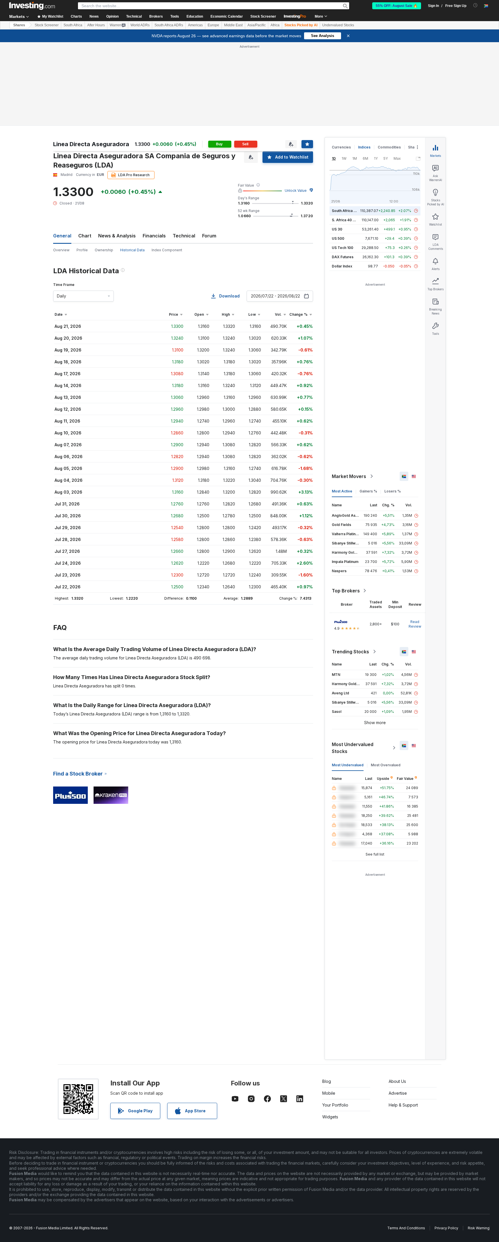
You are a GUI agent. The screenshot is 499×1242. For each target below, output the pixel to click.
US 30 (337, 229)
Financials (154, 236)
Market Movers (349, 476)
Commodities (389, 147)
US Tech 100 (342, 248)
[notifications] (475, 5)
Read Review (415, 624)
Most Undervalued (348, 765)
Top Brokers (346, 591)
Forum (209, 236)
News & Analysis (117, 236)
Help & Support (403, 1104)
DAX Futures (342, 257)
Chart (84, 236)
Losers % (392, 491)
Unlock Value (296, 190)
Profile (82, 250)
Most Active (342, 491)
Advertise (398, 1093)
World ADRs (140, 25)
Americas (195, 25)
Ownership (104, 250)
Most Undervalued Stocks (352, 747)
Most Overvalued (386, 765)
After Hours (96, 25)
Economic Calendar (227, 16)
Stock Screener (263, 16)
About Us (397, 1081)
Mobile (328, 1093)
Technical (184, 236)
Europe (213, 25)
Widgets (330, 1116)
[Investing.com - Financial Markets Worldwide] (32, 6)
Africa (275, 25)
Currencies (341, 147)
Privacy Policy (446, 1228)
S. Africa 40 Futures (349, 220)
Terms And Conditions (406, 1228)
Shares (19, 25)
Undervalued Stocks (338, 25)
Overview (61, 250)
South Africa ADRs (168, 25)
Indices (364, 147)
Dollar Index (342, 266)
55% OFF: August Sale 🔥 (397, 6)
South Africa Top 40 (349, 211)
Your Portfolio (335, 1104)
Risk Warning (478, 1228)
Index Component (167, 250)
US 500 (338, 238)
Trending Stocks (350, 652)
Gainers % (368, 491)
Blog (326, 1081)
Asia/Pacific (256, 25)
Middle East (233, 25)
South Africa (73, 25)
